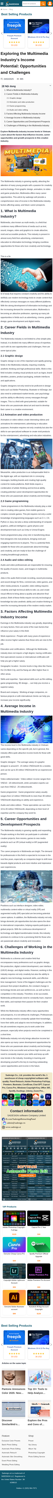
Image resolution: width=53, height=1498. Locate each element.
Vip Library (32, 1445)
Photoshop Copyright (36, 1453)
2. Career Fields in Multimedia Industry (21, 94)
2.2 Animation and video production (20, 102)
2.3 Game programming (16, 106)
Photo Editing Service (36, 1457)
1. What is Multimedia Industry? (18, 90)
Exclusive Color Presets (11, 1441)
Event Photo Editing (9, 1461)
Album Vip (32, 1449)
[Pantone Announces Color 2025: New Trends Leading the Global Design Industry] (13, 1378)
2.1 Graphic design (14, 98)
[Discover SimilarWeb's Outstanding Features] (13, 1409)
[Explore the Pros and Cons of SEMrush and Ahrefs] (39, 1409)
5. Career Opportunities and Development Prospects (27, 122)
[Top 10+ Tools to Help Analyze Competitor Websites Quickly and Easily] (39, 1378)
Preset (30, 1441)
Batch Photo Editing (9, 1445)
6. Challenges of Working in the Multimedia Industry (26, 125)
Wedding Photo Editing (11, 1465)
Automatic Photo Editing (11, 1449)
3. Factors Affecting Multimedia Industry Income (24, 114)
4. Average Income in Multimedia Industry (22, 118)
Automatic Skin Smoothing (12, 1457)
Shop (31, 1436)
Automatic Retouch (9, 1453)
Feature (5, 1436)
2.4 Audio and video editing (17, 110)
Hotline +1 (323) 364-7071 (26, 1488)
